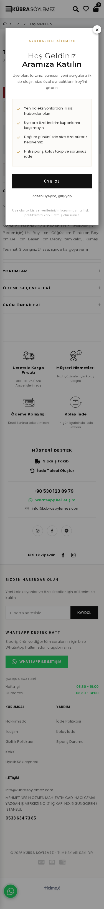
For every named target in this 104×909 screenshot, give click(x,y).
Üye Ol (52, 181)
